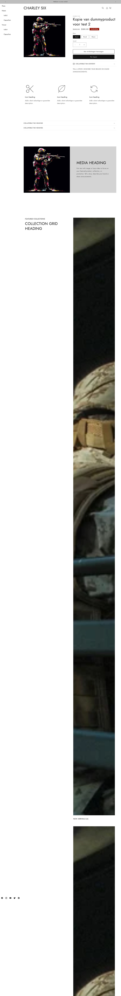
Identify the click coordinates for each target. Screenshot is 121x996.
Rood (85, 37)
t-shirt (5, 15)
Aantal (74, 41)
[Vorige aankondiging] (5, 2)
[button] (103, 8)
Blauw (93, 37)
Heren (4, 11)
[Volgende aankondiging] (116, 2)
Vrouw (4, 25)
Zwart (76, 37)
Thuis (3, 6)
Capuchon (7, 20)
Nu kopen (93, 57)
